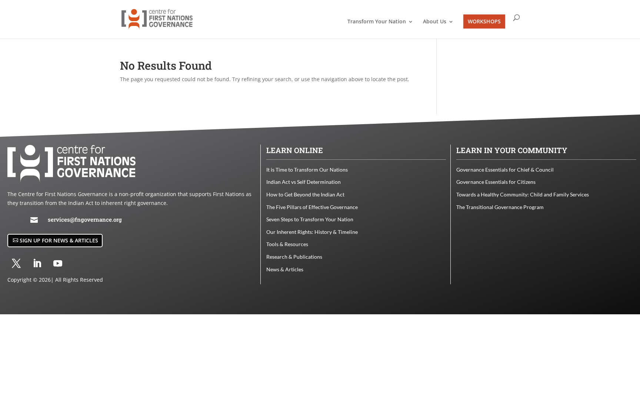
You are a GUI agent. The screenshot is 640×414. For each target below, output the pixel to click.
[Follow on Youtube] (58, 263)
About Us (434, 22)
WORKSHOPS (484, 21)
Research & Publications (294, 257)
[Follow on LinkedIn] (37, 263)
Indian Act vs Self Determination (303, 182)
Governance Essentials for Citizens (496, 182)
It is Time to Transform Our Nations (307, 169)
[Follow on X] (16, 263)
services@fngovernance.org (85, 219)
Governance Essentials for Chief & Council (505, 169)
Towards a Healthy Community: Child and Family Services (522, 194)
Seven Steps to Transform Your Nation (309, 219)
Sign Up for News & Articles (59, 240)
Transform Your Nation (376, 22)
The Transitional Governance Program (500, 207)
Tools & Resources (287, 244)
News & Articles (284, 269)
